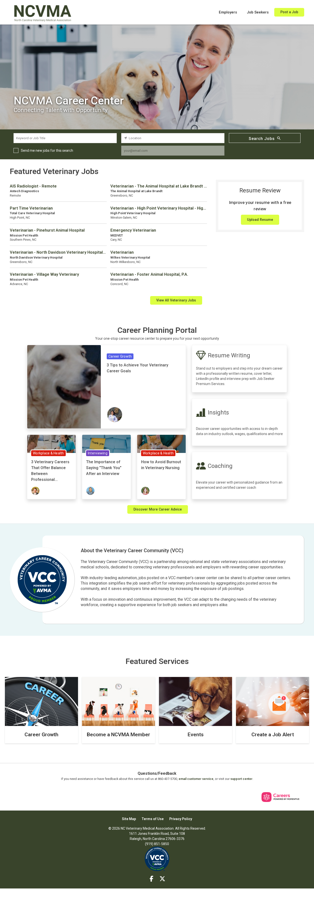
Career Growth (120, 356)
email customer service (196, 779)
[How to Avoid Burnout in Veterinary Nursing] (161, 443)
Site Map (129, 819)
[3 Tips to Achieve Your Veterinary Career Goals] (64, 386)
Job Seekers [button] (258, 12)
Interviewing (97, 453)
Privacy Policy (180, 819)
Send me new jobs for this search (47, 150)
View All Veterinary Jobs (176, 300)
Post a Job (289, 12)
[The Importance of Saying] (106, 443)
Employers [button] (228, 12)
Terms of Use (153, 819)
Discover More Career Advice (157, 509)
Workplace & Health (48, 453)
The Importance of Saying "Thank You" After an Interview (103, 468)
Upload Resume (260, 220)
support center (241, 779)
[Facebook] (151, 878)
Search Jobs (262, 138)
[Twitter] (162, 878)
